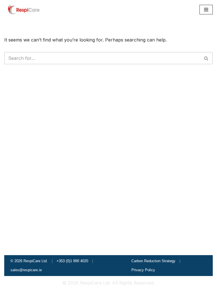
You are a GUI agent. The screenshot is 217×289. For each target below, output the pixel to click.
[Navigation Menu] (206, 9)
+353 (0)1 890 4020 (72, 261)
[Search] (206, 58)
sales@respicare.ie (26, 270)
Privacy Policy (143, 270)
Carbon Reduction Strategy (153, 261)
